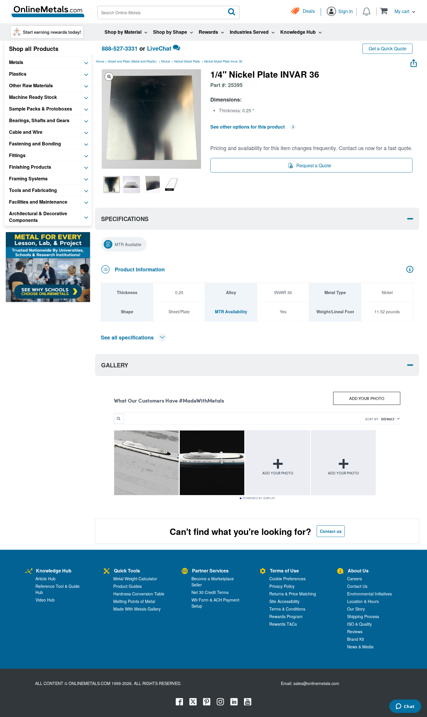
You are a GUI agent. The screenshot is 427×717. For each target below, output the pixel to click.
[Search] (232, 11)
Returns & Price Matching (292, 594)
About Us (358, 570)
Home (100, 61)
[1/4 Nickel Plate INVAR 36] (111, 184)
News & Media (360, 647)
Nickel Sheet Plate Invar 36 (223, 61)
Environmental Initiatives (369, 594)
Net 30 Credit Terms (210, 592)
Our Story (356, 609)
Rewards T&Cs (283, 624)
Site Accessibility (284, 601)
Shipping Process (363, 616)
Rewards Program (286, 616)
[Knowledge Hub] (29, 571)
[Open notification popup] (367, 11)
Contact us (331, 531)
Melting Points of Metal (134, 601)
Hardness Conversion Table (138, 594)
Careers (354, 578)
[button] (397, 11)
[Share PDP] (413, 61)
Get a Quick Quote (387, 48)
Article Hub (45, 578)
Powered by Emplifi (259, 498)
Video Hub (45, 600)
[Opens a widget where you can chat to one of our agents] (405, 707)
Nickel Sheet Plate (187, 61)
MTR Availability (231, 311)
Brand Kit (355, 639)
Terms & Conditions (287, 609)
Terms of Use (284, 570)
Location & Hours (363, 601)
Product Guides (127, 586)
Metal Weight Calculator (135, 578)
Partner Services (210, 570)
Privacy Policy (282, 586)
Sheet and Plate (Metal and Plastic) (132, 61)
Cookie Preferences (287, 578)
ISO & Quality (359, 624)
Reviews (355, 631)
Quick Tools (127, 570)
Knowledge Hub (53, 570)
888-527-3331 (120, 48)
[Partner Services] (185, 571)
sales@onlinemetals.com (316, 683)
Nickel (165, 61)
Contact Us (357, 586)
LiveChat (159, 48)
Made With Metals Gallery (137, 609)
